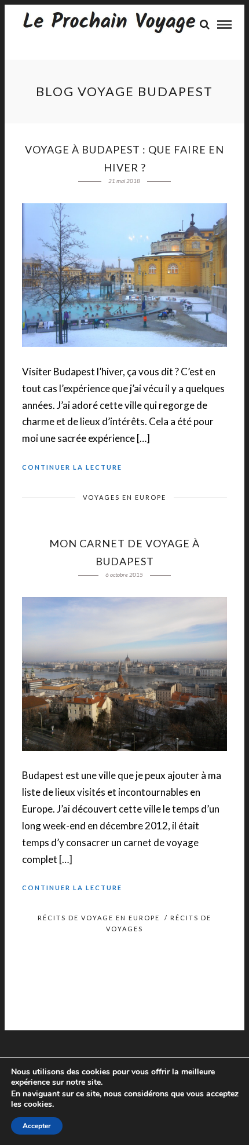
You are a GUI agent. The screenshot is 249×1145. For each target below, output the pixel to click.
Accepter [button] (37, 1126)
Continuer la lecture (72, 467)
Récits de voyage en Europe (99, 917)
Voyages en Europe (124, 497)
